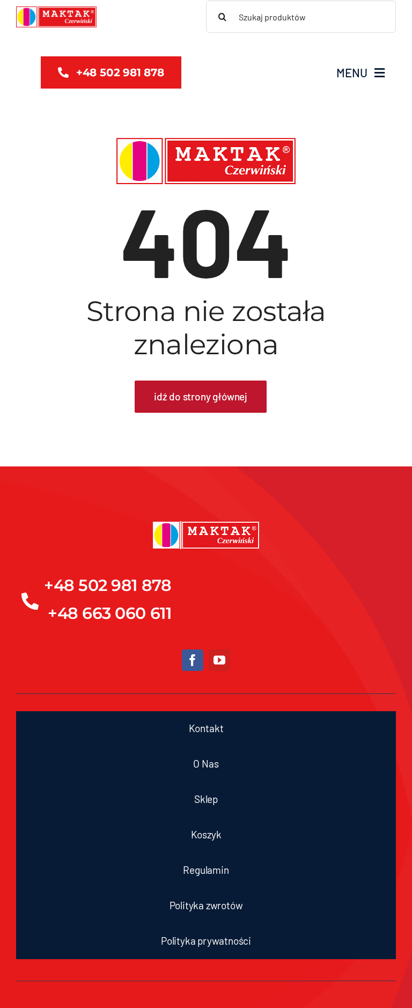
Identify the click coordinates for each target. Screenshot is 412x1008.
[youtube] (219, 660)
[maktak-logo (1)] (56, 11)
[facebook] (192, 660)
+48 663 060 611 (109, 613)
